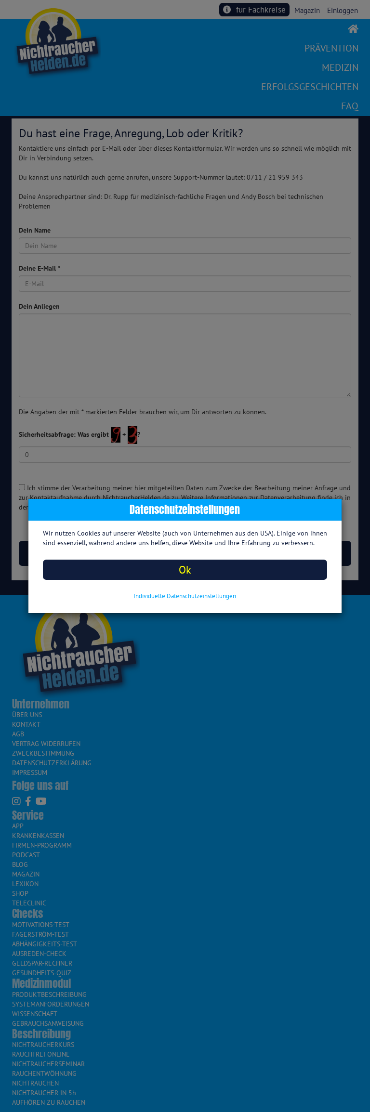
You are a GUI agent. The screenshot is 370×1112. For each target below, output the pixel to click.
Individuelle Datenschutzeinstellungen (184, 596)
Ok (185, 569)
